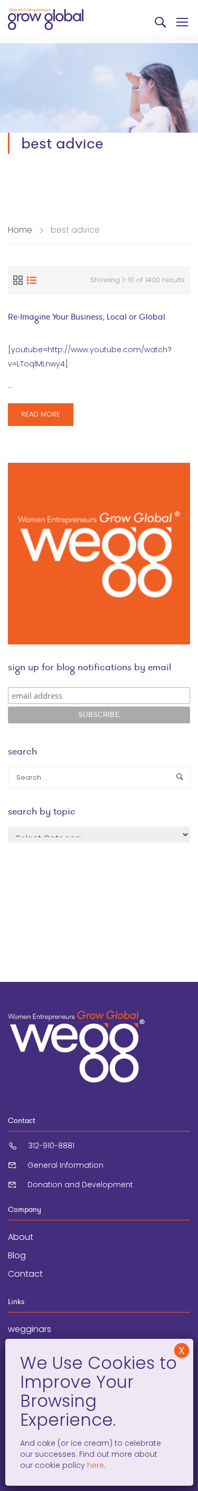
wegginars (29, 1329)
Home (20, 230)
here (94, 1465)
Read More (40, 417)
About (20, 1237)
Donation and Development (80, 1184)
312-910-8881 (51, 1145)
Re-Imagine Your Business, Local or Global (86, 316)
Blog (17, 1255)
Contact (25, 1274)
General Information (65, 1165)
